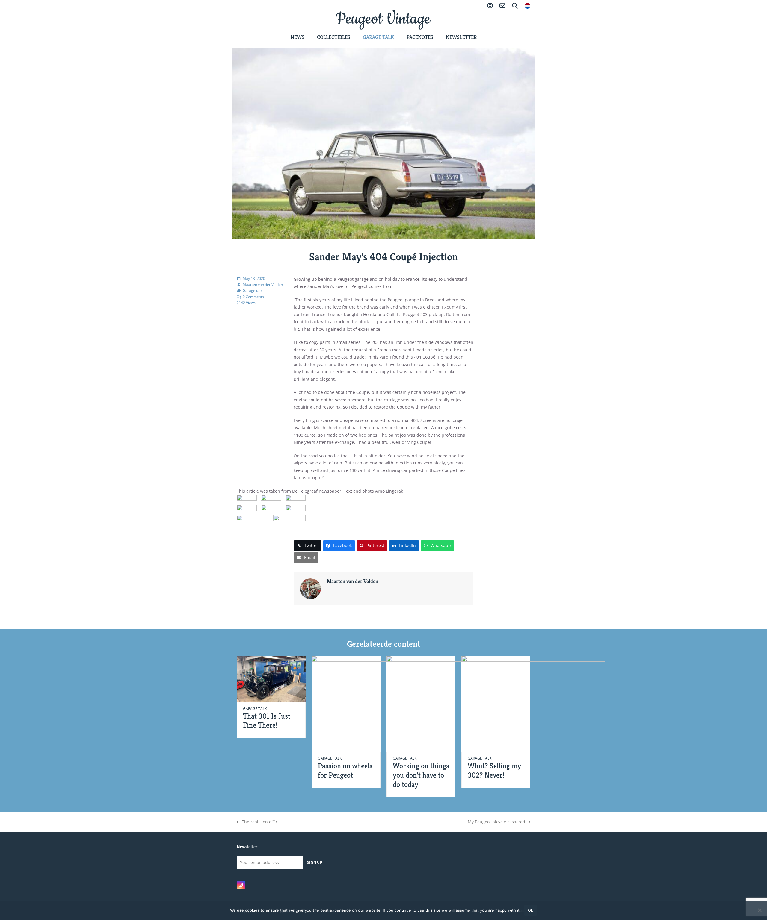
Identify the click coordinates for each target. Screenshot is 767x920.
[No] (760, 910)
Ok (530, 910)
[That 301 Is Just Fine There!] (271, 678)
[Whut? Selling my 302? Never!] (533, 703)
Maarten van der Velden (263, 284)
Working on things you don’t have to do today (421, 775)
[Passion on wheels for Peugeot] (383, 703)
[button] (307, 545)
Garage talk (252, 290)
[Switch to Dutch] (527, 6)
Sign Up (314, 862)
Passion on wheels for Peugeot (345, 770)
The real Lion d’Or (258, 822)
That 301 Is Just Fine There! (266, 720)
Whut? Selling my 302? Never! (494, 770)
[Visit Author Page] (310, 588)
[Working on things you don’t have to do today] (458, 703)
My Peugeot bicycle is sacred (496, 822)
